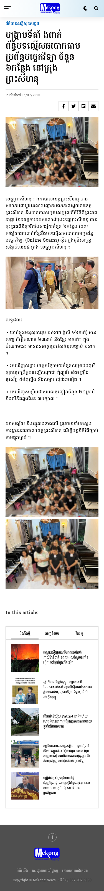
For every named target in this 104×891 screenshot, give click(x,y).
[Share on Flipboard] (83, 106)
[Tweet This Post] (73, 106)
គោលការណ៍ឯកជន (75, 870)
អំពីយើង (22, 870)
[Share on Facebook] (64, 106)
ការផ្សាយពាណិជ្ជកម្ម (45, 870)
